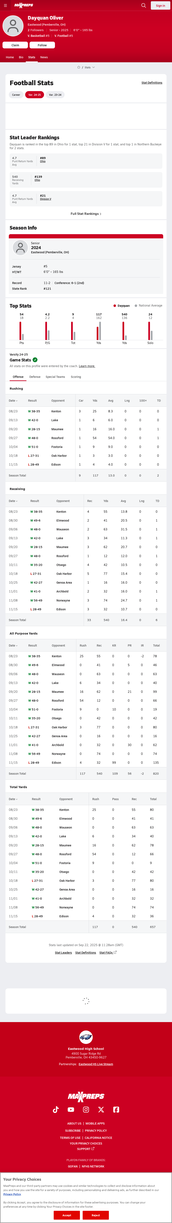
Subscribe (73, 1130)
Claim (15, 45)
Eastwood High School (86, 1048)
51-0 (34, 447)
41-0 (37, 591)
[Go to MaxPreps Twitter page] (101, 1110)
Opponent (58, 400)
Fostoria (57, 447)
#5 (39, 35)
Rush (83, 645)
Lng (127, 400)
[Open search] (143, 5)
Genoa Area (64, 582)
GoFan (73, 1166)
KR (114, 645)
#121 (47, 288)
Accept (67, 1215)
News (44, 57)
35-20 (38, 565)
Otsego (61, 565)
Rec (89, 501)
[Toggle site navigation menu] (5, 5)
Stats (31, 57)
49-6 (37, 520)
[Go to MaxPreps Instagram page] (86, 1110)
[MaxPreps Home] (23, 5)
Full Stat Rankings (85, 213)
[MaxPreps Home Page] (78, 67)
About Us (74, 1123)
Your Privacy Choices (86, 1143)
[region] (86, 1197)
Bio (21, 57)
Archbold (62, 591)
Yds (95, 400)
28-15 (35, 429)
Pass (115, 799)
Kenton (56, 411)
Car (81, 400)
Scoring (76, 376)
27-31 (34, 455)
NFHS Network (93, 1166)
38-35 (35, 411)
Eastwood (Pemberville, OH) (47, 24)
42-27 (38, 582)
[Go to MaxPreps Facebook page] (116, 1110)
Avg (110, 400)
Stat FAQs (106, 952)
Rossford (57, 438)
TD (159, 400)
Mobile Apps (95, 1123)
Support (83, 1149)
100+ (143, 400)
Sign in (160, 5)
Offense (18, 376)
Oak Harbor (59, 455)
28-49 (34, 464)
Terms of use (70, 1138)
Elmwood (62, 520)
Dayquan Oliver (45, 17)
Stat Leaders (63, 952)
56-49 (38, 600)
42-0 (34, 420)
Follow (42, 45)
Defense (34, 376)
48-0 (34, 438)
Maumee (57, 429)
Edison (56, 464)
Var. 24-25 (35, 94)
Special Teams (55, 376)
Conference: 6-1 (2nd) (69, 283)
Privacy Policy (96, 1130)
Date (12, 400)
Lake (54, 420)
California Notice (98, 1138)
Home (10, 57)
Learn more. (87, 366)
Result (32, 400)
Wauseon (62, 529)
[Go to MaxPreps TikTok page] (55, 1110)
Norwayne (63, 600)
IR (142, 645)
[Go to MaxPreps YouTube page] (71, 1110)
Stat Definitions (152, 82)
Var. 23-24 (55, 94)
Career (16, 94)
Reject (96, 1215)
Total (156, 645)
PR (130, 645)
